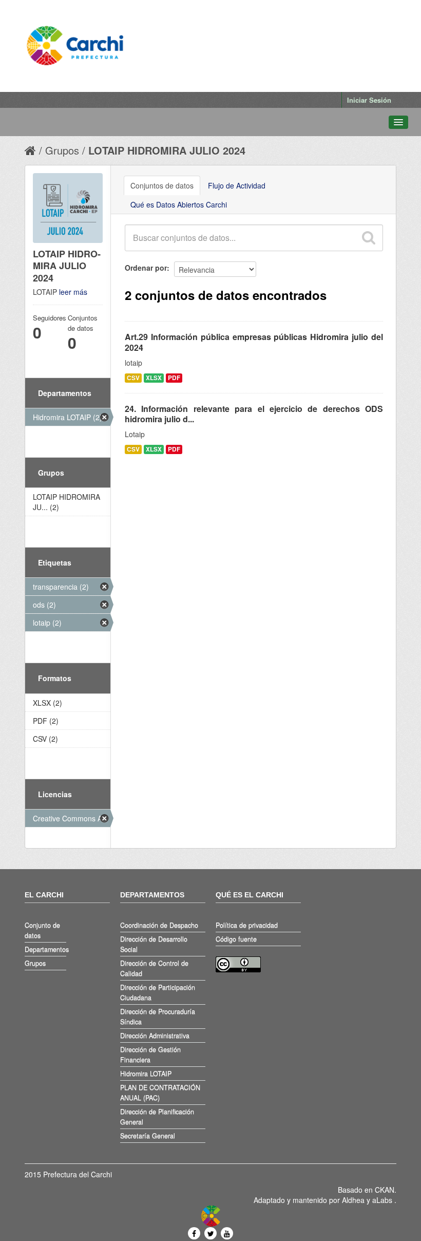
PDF (174, 377)
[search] (368, 238)
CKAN (384, 1189)
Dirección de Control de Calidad (154, 968)
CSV (133, 377)
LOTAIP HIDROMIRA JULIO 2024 (166, 150)
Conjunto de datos (42, 930)
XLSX (154, 377)
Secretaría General (147, 1135)
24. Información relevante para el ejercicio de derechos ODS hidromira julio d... (254, 414)
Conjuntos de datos (162, 185)
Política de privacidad (247, 925)
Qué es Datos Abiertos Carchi (178, 204)
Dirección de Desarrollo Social (153, 944)
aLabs (383, 1200)
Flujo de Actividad (236, 185)
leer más (73, 292)
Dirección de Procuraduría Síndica (157, 1016)
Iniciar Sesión (369, 100)
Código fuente (236, 939)
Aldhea (353, 1200)
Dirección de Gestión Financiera (150, 1054)
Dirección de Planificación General (157, 1116)
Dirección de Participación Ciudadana (157, 992)
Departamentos (45, 949)
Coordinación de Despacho (159, 925)
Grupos (62, 150)
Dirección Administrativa (154, 1035)
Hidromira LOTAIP (145, 1073)
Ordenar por (146, 267)
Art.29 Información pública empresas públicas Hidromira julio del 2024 (254, 342)
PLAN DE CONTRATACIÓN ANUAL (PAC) (160, 1092)
